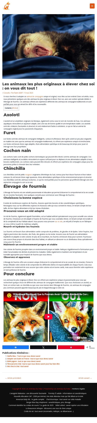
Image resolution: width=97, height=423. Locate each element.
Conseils (6, 93)
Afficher (14, 108)
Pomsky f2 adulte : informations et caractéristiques (67, 393)
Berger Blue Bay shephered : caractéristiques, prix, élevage (48, 402)
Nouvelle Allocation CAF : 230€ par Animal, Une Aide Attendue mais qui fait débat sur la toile (48, 396)
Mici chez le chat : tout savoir (18, 366)
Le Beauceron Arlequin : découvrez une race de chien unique (48, 408)
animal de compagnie (35, 96)
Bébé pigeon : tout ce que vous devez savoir (24, 361)
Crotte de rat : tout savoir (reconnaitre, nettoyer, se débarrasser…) (49, 411)
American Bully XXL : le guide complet (30, 399)
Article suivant (85, 378)
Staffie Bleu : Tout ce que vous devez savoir (23, 356)
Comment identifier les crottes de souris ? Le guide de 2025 (31, 405)
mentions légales (78, 389)
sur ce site (58, 221)
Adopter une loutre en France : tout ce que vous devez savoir (30, 359)
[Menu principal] (92, 5)
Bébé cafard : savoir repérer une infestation (72, 405)
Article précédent (13, 378)
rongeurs (28, 174)
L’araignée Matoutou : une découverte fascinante (28, 393)
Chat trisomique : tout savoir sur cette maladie (63, 399)
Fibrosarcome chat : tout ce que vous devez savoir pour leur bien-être (33, 364)
